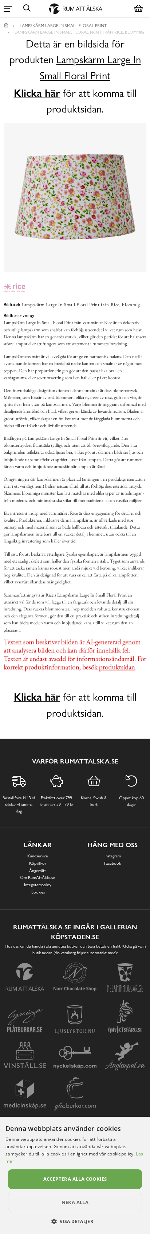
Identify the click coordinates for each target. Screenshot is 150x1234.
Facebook (112, 863)
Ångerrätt (37, 870)
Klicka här (37, 93)
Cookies (38, 892)
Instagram (112, 855)
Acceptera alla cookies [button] (75, 1179)
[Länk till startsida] (6, 25)
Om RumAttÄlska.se (37, 877)
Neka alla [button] (75, 1202)
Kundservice (37, 855)
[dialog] (75, 1175)
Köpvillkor (37, 863)
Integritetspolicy (37, 884)
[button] (75, 1221)
